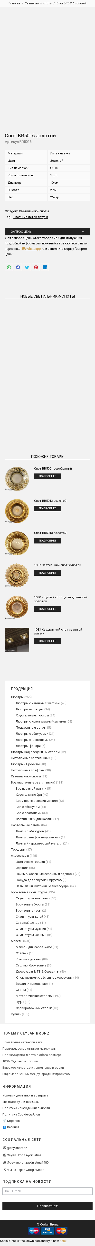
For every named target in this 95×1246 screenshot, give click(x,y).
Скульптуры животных (33, 898)
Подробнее (25, 359)
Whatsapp (33, 249)
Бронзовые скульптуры (29, 892)
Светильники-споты (34, 211)
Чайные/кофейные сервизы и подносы (45, 874)
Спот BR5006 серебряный (25, 421)
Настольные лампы (25, 825)
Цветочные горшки (30, 862)
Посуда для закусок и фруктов (39, 880)
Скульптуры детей (29, 916)
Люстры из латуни (30, 709)
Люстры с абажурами (32, 733)
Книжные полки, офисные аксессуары (44, 977)
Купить (16, 1014)
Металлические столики (34, 996)
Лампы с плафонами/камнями (38, 837)
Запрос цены (21, 231)
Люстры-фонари (28, 746)
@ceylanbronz (17, 1148)
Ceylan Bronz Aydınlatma (24, 1155)
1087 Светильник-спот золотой (57, 565)
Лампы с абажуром (30, 831)
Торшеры (18, 849)
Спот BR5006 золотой (70, 349)
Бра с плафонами (28, 813)
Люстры (17, 697)
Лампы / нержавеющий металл (39, 843)
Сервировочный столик (34, 1008)
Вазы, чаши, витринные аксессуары (42, 886)
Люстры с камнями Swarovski (38, 703)
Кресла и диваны (28, 959)
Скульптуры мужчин (31, 929)
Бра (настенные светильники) (33, 782)
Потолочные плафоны (28, 770)
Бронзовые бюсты (30, 904)
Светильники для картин (34, 819)
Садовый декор (27, 922)
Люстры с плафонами (32, 740)
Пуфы (20, 1002)
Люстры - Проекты (25, 764)
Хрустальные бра (29, 794)
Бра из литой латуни (31, 788)
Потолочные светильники (30, 758)
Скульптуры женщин (31, 935)
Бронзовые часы (28, 910)
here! (63, 1241)
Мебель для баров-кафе (34, 947)
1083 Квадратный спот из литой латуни (58, 631)
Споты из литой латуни (30, 217)
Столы (21, 990)
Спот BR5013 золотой (50, 500)
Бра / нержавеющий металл (37, 801)
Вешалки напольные (31, 983)
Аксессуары (20, 855)
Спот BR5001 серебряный (53, 468)
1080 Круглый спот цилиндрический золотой (60, 599)
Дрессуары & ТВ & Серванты (37, 971)
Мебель (16, 941)
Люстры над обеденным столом (35, 752)
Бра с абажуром (28, 807)
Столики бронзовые (31, 965)
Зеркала (22, 868)
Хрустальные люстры (32, 715)
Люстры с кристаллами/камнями (41, 721)
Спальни (22, 953)
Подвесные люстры (31, 727)
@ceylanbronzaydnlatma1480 (27, 1162)
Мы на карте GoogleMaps (25, 1170)
